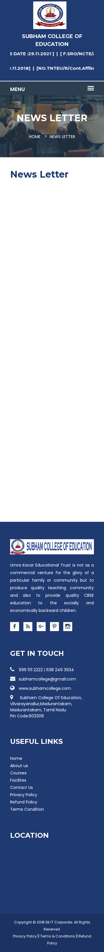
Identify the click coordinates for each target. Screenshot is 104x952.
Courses (18, 773)
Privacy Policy (23, 795)
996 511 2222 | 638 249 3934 (46, 670)
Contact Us (21, 787)
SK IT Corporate (58, 922)
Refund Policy (23, 802)
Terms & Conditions (57, 936)
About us (19, 766)
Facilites (18, 780)
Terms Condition (27, 809)
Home (34, 137)
